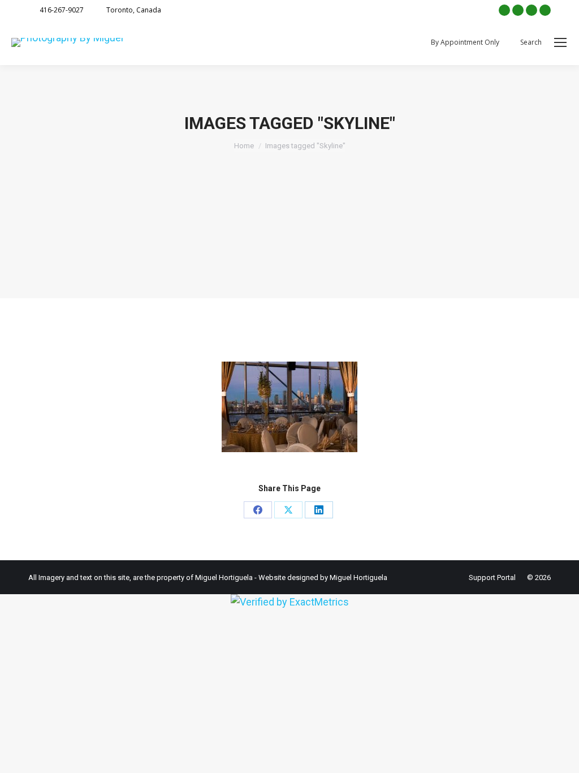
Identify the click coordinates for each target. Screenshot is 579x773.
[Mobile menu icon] (560, 42)
